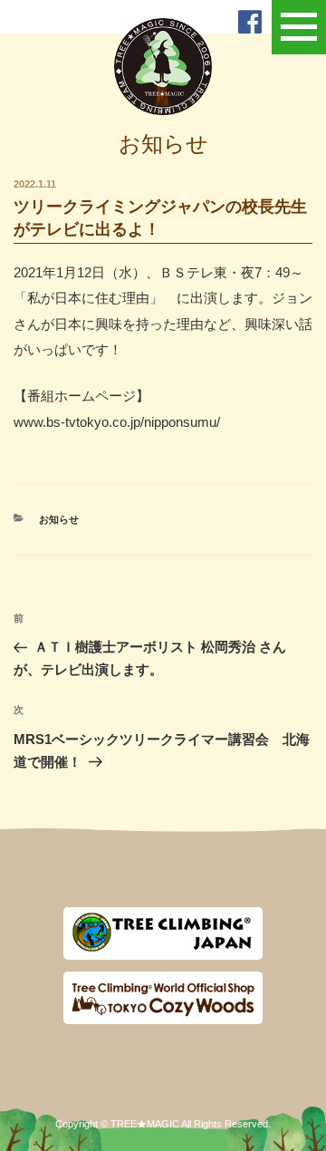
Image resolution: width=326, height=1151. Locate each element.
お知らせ (59, 519)
